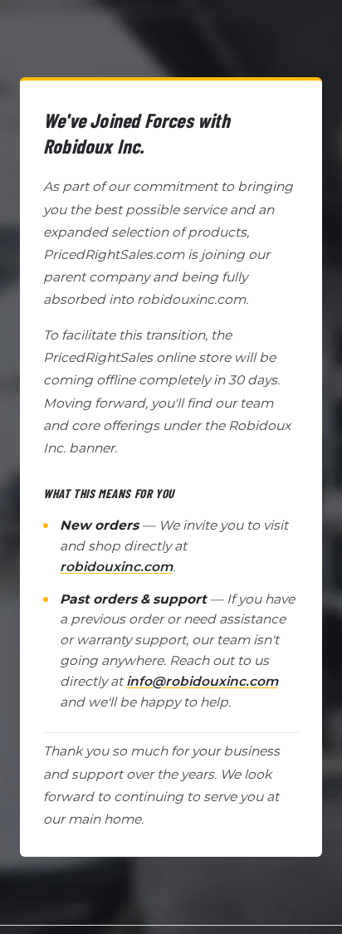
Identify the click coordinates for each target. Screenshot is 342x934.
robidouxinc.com (116, 567)
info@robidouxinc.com (202, 681)
